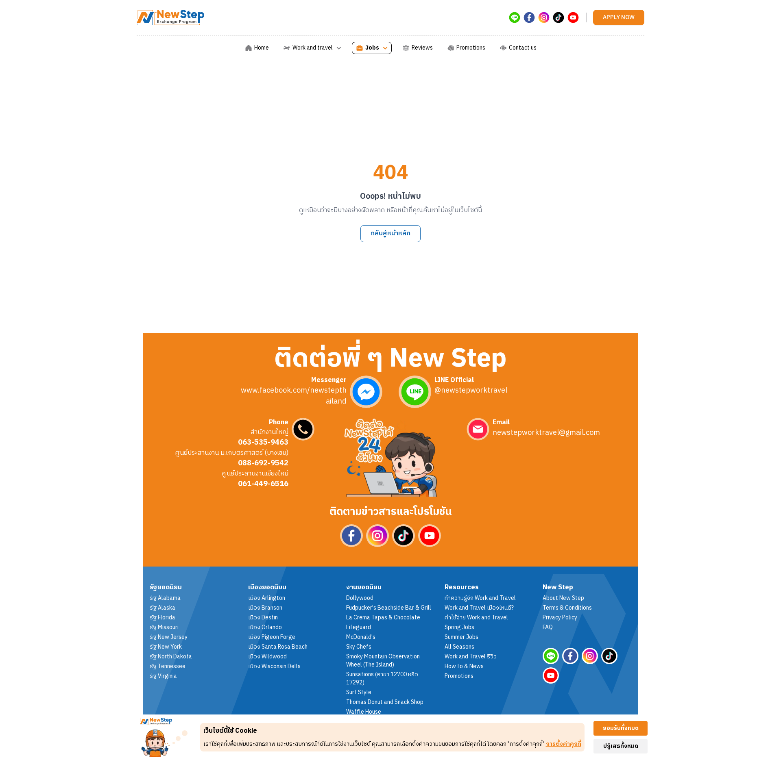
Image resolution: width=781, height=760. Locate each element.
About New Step (563, 598)
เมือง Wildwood (267, 657)
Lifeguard (358, 627)
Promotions (459, 676)
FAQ (548, 627)
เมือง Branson (265, 608)
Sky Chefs (358, 647)
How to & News (464, 666)
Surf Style (358, 692)
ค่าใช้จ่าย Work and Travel (476, 618)
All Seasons (459, 647)
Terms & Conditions (567, 608)
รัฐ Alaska (162, 608)
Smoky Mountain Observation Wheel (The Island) (383, 661)
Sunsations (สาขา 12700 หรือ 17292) (382, 679)
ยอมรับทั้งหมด (621, 728)
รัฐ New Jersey (169, 637)
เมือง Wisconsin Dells (274, 666)
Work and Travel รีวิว (471, 657)
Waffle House (363, 712)
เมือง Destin (263, 618)
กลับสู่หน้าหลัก (390, 233)
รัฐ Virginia (163, 676)
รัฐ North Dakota (171, 657)
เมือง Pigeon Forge (271, 637)
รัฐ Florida (162, 618)
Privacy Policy (560, 618)
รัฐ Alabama (165, 598)
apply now (619, 17)
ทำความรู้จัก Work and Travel (480, 598)
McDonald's (360, 637)
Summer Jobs (461, 637)
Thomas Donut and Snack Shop (384, 702)
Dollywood (359, 598)
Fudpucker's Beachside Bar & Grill (388, 608)
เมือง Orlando (265, 627)
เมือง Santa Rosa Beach (278, 647)
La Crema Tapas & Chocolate (383, 618)
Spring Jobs (459, 627)
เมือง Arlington (266, 598)
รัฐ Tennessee (167, 666)
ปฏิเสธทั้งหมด (620, 746)
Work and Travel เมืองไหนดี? (479, 608)
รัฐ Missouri (164, 627)
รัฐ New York (166, 647)
